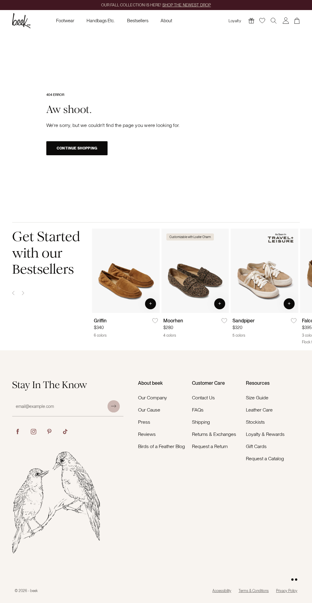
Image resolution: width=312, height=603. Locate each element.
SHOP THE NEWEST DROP (186, 5)
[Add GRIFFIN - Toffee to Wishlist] (155, 321)
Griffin (100, 321)
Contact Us (203, 398)
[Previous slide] (13, 293)
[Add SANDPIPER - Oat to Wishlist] (293, 321)
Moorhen (173, 321)
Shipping (201, 422)
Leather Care (259, 410)
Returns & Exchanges (214, 434)
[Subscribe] (114, 406)
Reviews (147, 434)
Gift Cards (256, 446)
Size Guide (257, 398)
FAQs (198, 410)
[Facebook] (17, 431)
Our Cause (149, 410)
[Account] (285, 20)
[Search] (273, 20)
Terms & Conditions (254, 591)
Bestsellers (137, 20)
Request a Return (210, 446)
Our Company (152, 398)
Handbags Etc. (101, 20)
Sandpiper (243, 321)
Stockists (255, 422)
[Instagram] (33, 431)
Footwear (65, 20)
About (166, 20)
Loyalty (235, 21)
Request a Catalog (265, 458)
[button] (150, 303)
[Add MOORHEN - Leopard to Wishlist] (224, 321)
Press (144, 422)
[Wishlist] (262, 20)
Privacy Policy (286, 591)
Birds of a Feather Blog (161, 446)
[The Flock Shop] (251, 21)
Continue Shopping (77, 148)
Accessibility (221, 591)
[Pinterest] (49, 431)
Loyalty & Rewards (265, 434)
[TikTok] (65, 431)
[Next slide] (23, 293)
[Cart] (297, 21)
